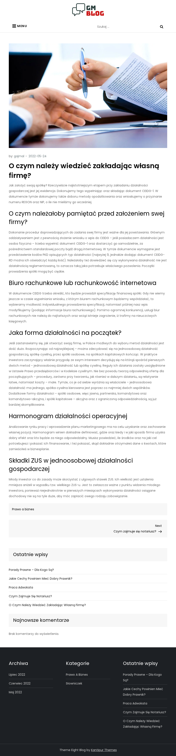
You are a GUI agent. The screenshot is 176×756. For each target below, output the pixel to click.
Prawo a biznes (23, 509)
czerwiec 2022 (19, 683)
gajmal (19, 156)
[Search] (161, 26)
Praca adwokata (21, 587)
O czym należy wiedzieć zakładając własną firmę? (47, 605)
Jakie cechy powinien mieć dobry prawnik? (40, 578)
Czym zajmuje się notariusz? (30, 596)
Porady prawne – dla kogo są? (31, 570)
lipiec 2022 (17, 674)
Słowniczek (74, 683)
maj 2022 (15, 692)
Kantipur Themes (104, 750)
